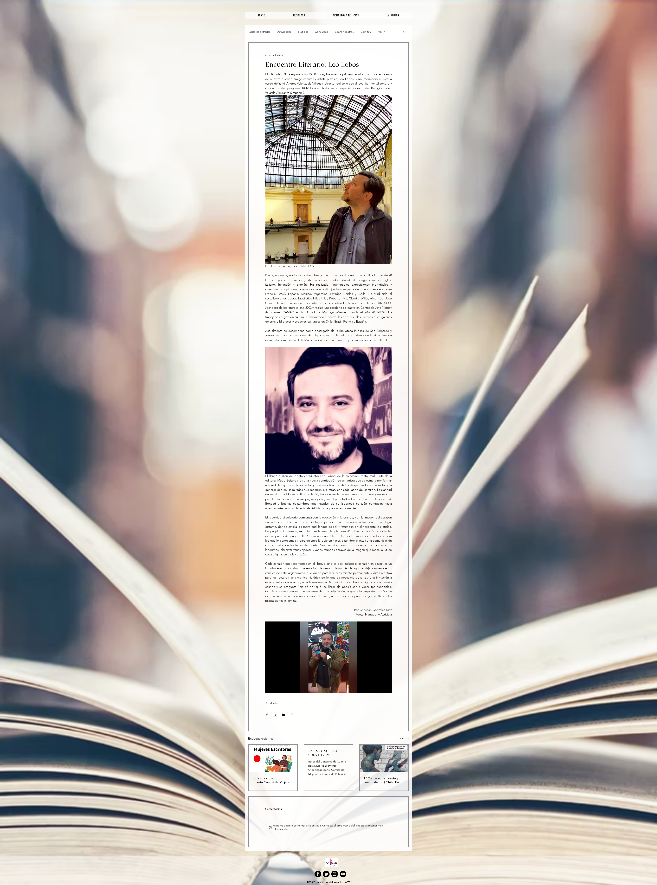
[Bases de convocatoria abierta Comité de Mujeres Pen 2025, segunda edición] (273, 758)
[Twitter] (326, 874)
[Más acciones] (390, 55)
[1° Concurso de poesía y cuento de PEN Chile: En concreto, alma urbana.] (384, 758)
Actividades (284, 31)
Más (380, 31)
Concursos (321, 31)
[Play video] (328, 657)
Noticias (303, 31)
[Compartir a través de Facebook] (266, 714)
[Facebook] (317, 874)
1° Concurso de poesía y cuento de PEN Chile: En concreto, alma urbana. (381, 780)
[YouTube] (343, 874)
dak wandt (335, 882)
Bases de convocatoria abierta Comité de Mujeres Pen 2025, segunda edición (272, 780)
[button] (404, 31)
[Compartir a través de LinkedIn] (283, 714)
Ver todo (404, 738)
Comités (365, 31)
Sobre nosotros (344, 31)
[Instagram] (334, 874)
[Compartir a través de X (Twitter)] (275, 714)
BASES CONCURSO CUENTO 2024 (322, 753)
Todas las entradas (259, 31)
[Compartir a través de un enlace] (292, 714)
